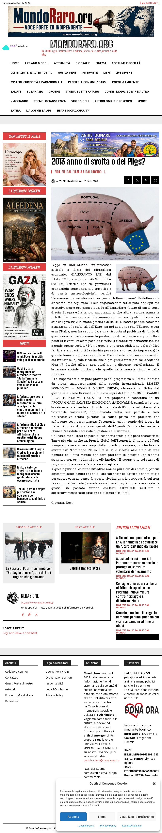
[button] (154, 784)
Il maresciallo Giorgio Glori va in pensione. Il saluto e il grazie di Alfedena (30, 454)
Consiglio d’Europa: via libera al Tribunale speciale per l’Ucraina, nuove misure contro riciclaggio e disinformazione (136, 592)
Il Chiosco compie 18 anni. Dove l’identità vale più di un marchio (31, 356)
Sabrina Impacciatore (85, 568)
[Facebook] (128, 180)
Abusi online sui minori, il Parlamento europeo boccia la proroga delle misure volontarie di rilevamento (137, 565)
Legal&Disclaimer (132, 825)
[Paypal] (29, 613)
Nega (102, 817)
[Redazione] (53, 181)
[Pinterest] (146, 180)
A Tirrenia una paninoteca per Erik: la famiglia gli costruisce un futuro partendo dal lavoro (137, 542)
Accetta (73, 817)
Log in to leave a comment (20, 633)
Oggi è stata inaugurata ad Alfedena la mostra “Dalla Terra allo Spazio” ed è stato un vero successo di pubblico (30, 378)
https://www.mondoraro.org (37, 602)
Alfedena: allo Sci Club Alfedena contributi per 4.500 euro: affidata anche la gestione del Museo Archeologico (31, 433)
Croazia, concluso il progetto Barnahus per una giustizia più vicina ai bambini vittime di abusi (137, 619)
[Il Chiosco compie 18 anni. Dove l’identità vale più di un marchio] (9, 356)
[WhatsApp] (155, 180)
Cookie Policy (86, 825)
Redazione (74, 181)
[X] (137, 180)
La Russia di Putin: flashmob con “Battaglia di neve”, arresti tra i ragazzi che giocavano (29, 572)
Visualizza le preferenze (136, 817)
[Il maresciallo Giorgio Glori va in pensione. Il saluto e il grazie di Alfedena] (9, 452)
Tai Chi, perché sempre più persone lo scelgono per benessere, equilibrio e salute (31, 495)
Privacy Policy (108, 825)
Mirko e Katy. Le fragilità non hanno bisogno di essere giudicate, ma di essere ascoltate (29, 474)
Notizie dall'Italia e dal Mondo (78, 171)
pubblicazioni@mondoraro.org (103, 760)
